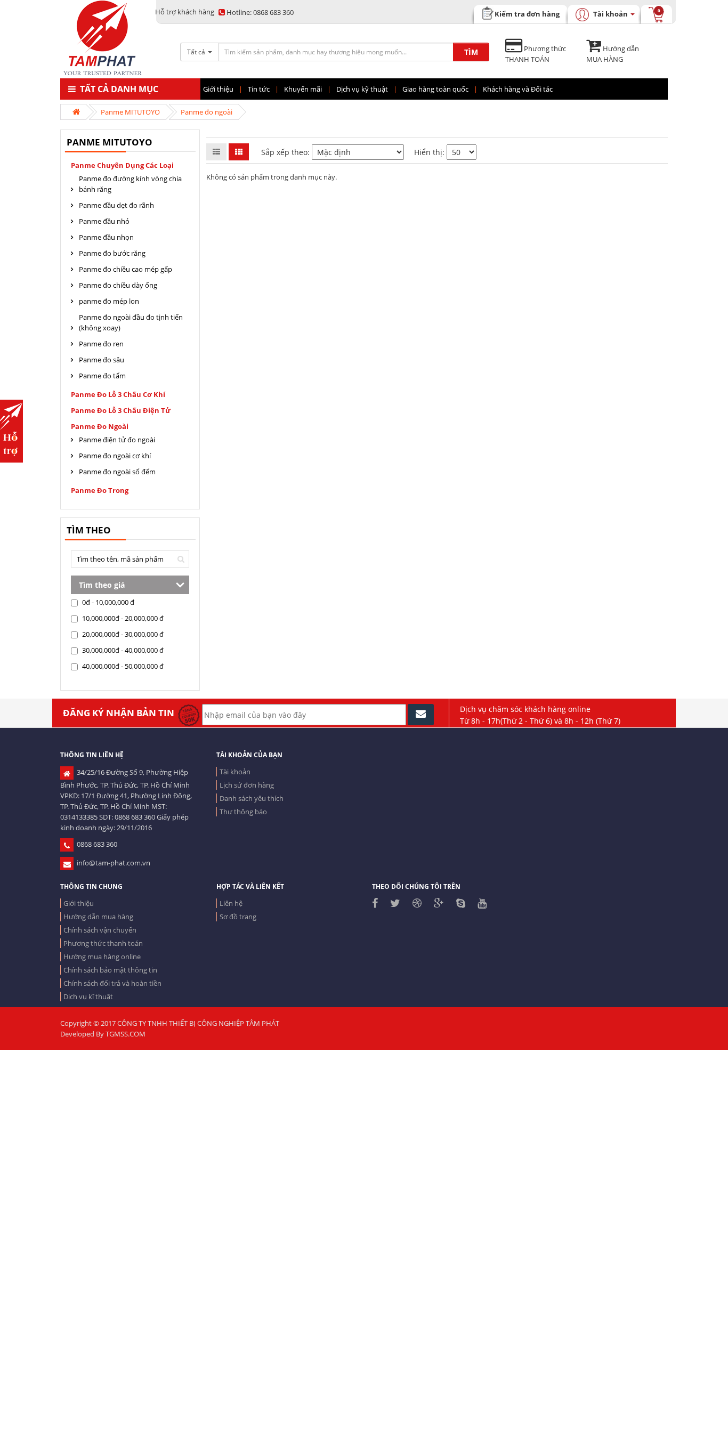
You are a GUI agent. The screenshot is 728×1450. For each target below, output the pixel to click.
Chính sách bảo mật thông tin (110, 970)
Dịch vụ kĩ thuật (88, 996)
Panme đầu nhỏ (104, 221)
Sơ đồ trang (238, 916)
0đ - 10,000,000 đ (107, 602)
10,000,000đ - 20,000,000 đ (122, 618)
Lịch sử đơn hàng (247, 785)
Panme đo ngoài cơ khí (115, 455)
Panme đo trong (99, 490)
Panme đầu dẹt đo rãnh (116, 205)
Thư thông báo (243, 811)
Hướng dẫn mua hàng (98, 916)
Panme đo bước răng (112, 253)
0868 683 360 (260, 12)
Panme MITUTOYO (130, 112)
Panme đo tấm (102, 375)
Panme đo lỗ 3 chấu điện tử (121, 410)
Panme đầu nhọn (106, 237)
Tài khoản (235, 771)
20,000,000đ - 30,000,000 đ (122, 634)
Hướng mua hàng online (102, 956)
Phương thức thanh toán (103, 943)
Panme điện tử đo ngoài (117, 439)
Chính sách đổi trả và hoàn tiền (112, 983)
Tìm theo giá (102, 585)
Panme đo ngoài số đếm (117, 471)
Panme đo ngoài (206, 112)
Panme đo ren (101, 344)
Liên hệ (231, 903)
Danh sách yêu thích (252, 798)
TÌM (471, 52)
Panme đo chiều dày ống (118, 285)
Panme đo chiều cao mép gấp (125, 269)
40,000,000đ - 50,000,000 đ (122, 666)
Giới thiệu (78, 903)
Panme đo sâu (101, 359)
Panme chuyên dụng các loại (122, 165)
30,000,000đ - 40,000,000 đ (122, 650)
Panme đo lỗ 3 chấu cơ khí (118, 394)
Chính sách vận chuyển (99, 930)
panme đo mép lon (109, 301)
